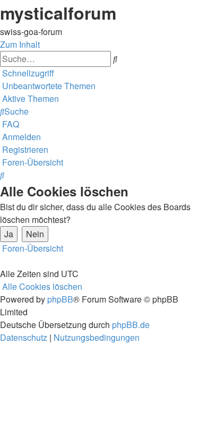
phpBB (60, 299)
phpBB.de (131, 324)
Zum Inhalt (20, 44)
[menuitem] (48, 86)
